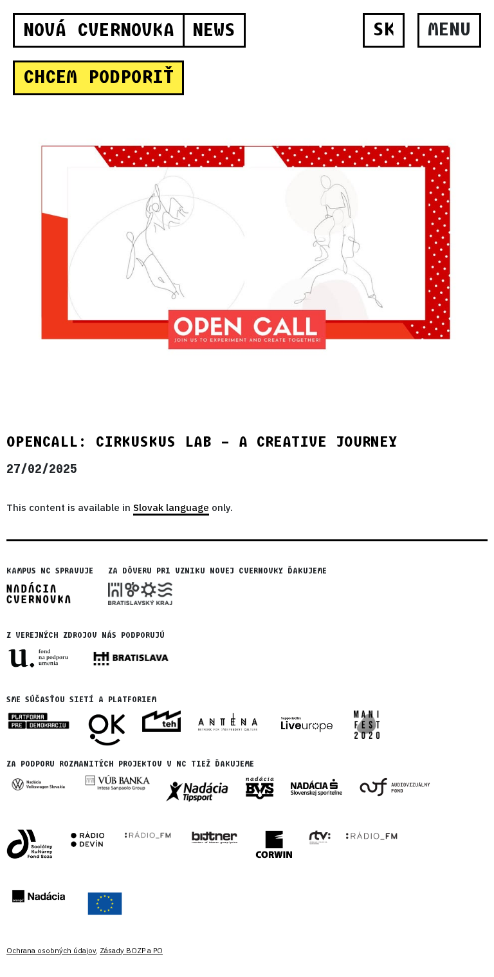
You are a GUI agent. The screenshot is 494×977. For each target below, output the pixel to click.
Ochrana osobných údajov (51, 950)
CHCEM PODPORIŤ (98, 77)
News (213, 30)
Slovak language (171, 507)
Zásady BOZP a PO (131, 950)
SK (384, 29)
